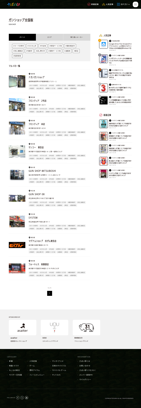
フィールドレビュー (37, 375)
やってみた (56, 375)
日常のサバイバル (59, 366)
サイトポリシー (85, 379)
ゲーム (32, 366)
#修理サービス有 (55, 46)
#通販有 (67, 51)
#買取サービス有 (54, 51)
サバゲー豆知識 (15, 375)
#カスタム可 (31, 46)
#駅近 (76, 51)
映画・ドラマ (14, 366)
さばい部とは (84, 361)
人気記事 (33, 361)
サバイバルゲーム (59, 370)
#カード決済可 (18, 46)
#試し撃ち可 (40, 51)
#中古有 (43, 46)
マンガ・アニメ (57, 361)
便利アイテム (34, 370)
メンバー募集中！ (86, 375)
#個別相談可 (70, 46)
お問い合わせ (84, 366)
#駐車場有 (17, 56)
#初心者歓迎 (18, 51)
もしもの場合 (14, 370)
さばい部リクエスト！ (87, 370)
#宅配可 (29, 51)
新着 (11, 361)
